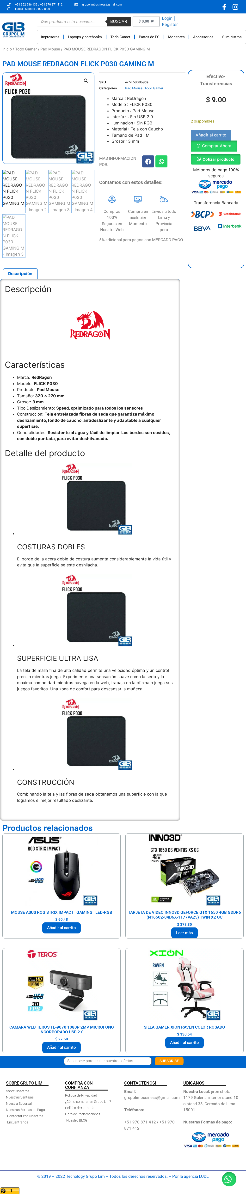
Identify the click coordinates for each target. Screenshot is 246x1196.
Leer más (184, 932)
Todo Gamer (120, 37)
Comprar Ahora (216, 145)
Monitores (176, 37)
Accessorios (203, 37)
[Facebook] (148, 161)
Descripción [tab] (20, 273)
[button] (86, 80)
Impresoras (50, 37)
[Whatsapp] (161, 161)
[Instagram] (235, 7)
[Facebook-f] (224, 7)
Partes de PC (149, 37)
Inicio (7, 49)
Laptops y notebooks (85, 37)
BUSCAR (118, 21)
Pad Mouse (50, 49)
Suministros (232, 37)
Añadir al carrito (211, 135)
